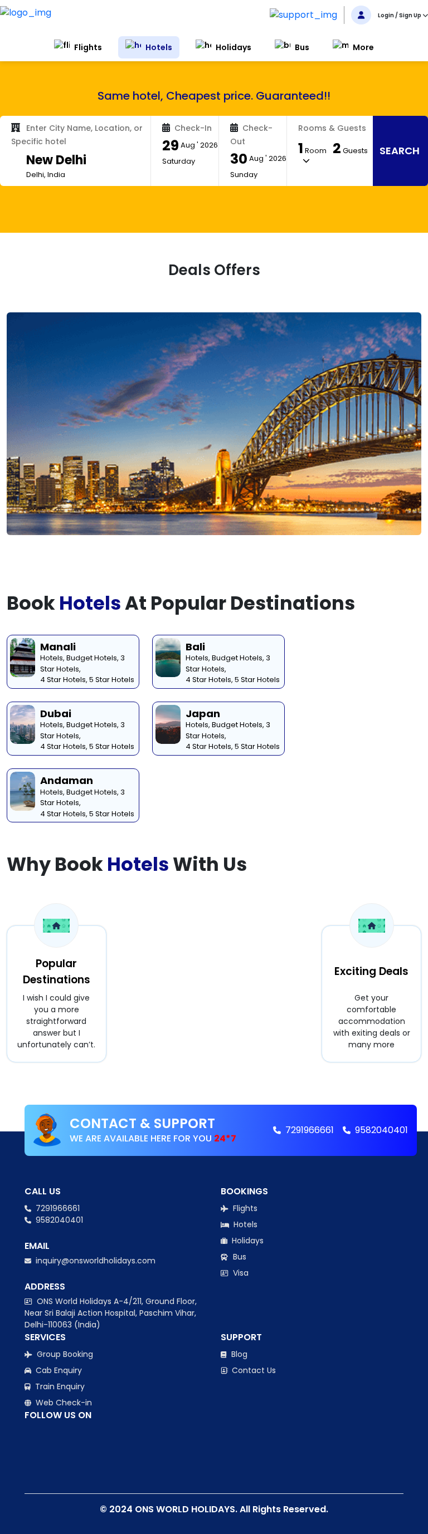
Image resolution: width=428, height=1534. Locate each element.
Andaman (66, 780)
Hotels (244, 1224)
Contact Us (253, 1370)
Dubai (55, 714)
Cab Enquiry (57, 1370)
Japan (203, 714)
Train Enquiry (59, 1386)
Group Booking (64, 1354)
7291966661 (308, 1130)
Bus (238, 1256)
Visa (240, 1272)
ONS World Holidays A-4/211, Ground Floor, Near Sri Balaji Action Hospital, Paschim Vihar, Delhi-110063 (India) (111, 1313)
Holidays (247, 1240)
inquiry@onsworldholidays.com (94, 1260)
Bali (195, 647)
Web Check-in (62, 1402)
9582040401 (380, 1130)
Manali (58, 647)
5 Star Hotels (111, 679)
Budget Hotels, (92, 658)
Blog (238, 1354)
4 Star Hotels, (63, 679)
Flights (244, 1208)
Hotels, (52, 658)
